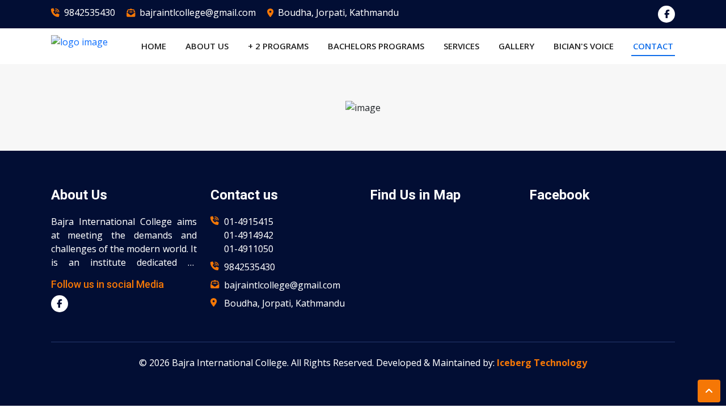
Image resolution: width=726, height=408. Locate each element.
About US (207, 46)
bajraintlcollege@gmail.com (198, 12)
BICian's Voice (584, 46)
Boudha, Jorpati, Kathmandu (338, 12)
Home (153, 46)
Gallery (516, 46)
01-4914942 (248, 235)
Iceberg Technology (542, 362)
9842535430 (89, 12)
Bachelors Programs (376, 46)
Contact (653, 46)
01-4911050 (248, 249)
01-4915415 (248, 221)
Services (461, 46)
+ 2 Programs (278, 46)
